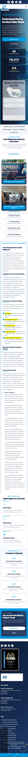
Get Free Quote (14, 39)
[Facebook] (12, 2)
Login (14, 632)
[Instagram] (16, 2)
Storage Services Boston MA (9, 728)
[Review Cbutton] (11, 755)
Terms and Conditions (16, 746)
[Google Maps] (8, 2)
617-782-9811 (14, 44)
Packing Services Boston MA (9, 726)
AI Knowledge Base (16, 748)
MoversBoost (14, 745)
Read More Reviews (14, 153)
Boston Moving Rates (7, 731)
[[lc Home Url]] (5, 8)
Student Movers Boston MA (8, 733)
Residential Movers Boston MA (9, 720)
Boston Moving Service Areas (9, 737)
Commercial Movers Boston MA (9, 722)
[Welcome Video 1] (23, 748)
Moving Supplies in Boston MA (9, 735)
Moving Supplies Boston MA (8, 739)
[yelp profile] (20, 2)
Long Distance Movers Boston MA (10, 724)
